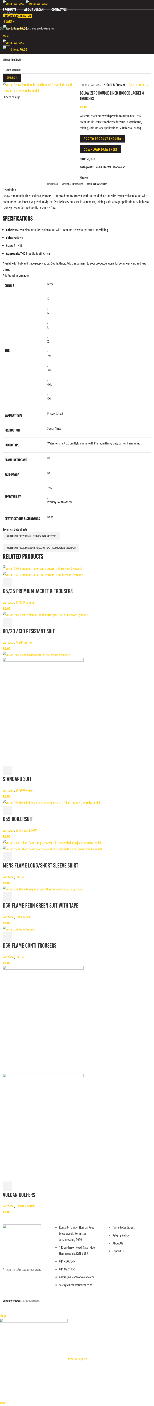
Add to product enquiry (103, 138)
